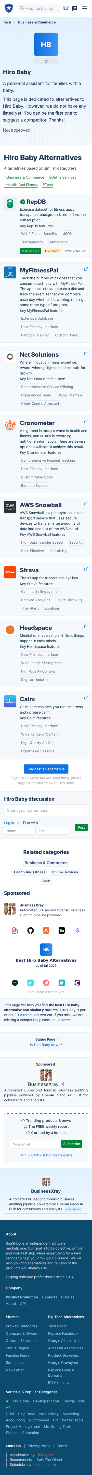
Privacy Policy (39, 1446)
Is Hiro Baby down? (46, 1045)
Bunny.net (45, 1455)
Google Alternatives (64, 1340)
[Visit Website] (86, 269)
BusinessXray (44, 1084)
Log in (9, 822)
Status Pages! (17, 1348)
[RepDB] (10, 204)
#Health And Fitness (21, 185)
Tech (46, 881)
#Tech (48, 185)
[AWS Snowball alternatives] (10, 507)
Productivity (49, 1414)
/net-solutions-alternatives (26, 349)
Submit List (15, 1362)
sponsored (73, 1209)
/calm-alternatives (19, 694)
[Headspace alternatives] (10, 630)
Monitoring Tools (58, 1426)
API (23, 1303)
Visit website (30, 251)
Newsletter (15, 1370)
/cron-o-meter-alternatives (26, 418)
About (11, 1303)
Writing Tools (72, 1420)
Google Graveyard (63, 1362)
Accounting (15, 1420)
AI (7, 1401)
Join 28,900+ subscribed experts (46, 1155)
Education (30, 1433)
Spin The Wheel (49, 1459)
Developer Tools (46, 1401)
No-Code (21, 1401)
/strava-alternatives (20, 565)
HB (46, 44)
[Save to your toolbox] (46, 61)
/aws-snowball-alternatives (26, 500)
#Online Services (62, 177)
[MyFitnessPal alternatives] (10, 272)
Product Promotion (22, 1297)
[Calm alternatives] (10, 701)
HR (55, 1420)
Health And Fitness (29, 872)
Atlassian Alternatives (65, 1348)
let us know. (61, 1020)
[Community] (74, 8)
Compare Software (21, 1333)
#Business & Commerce (24, 177)
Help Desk (26, 1414)
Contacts (49, 1297)
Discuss (67, 1297)
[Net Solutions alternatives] (10, 357)
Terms (62, 1446)
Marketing (71, 1414)
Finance (12, 1433)
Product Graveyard (63, 1355)
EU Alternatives (26, 1015)
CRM (10, 1414)
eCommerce (39, 1420)
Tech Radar (57, 1326)
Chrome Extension (21, 1340)
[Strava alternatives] (10, 572)
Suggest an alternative (46, 769)
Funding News (18, 1355)
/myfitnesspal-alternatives (25, 265)
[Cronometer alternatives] (10, 425)
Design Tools (74, 1401)
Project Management (23, 1426)
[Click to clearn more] (46, 1193)
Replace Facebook (63, 1333)
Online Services (65, 872)
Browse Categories (22, 1326)
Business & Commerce (46, 862)
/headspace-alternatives (24, 622)
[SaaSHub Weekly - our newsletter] (66, 8)
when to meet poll (43, 1464)
